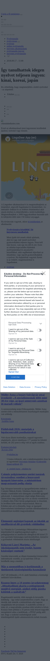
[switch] (39, 330)
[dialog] (25, 330)
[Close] (44, 274)
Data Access (25, 387)
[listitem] (25, 324)
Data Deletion (9, 387)
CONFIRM (15, 377)
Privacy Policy (41, 387)
